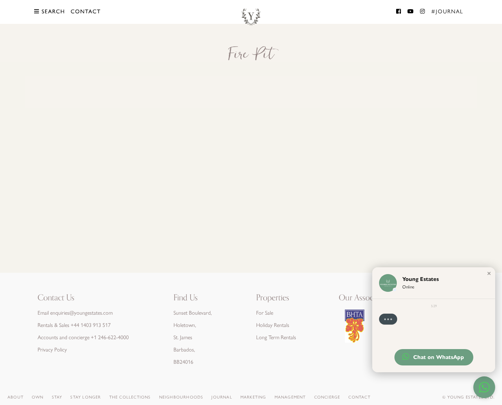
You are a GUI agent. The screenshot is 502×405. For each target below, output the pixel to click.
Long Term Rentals (276, 337)
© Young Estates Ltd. (468, 397)
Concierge (327, 397)
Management (290, 397)
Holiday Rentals (272, 325)
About (16, 397)
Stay (57, 397)
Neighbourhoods (181, 397)
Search (52, 11)
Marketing (253, 397)
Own (38, 397)
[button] (489, 273)
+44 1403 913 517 (91, 325)
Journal (221, 397)
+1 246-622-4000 (110, 337)
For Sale (264, 313)
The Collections (130, 397)
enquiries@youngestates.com (81, 313)
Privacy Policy (52, 349)
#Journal (447, 11)
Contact (86, 11)
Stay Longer (85, 397)
